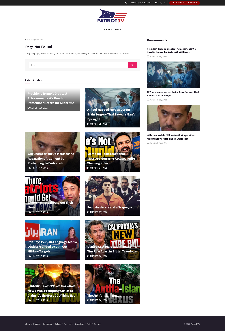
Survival (97, 324)
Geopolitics (79, 324)
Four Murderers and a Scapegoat (110, 207)
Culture (58, 324)
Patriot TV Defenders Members (184, 3)
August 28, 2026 (39, 107)
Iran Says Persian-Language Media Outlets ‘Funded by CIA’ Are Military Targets (52, 247)
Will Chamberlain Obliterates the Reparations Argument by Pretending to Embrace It (51, 158)
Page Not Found (38, 39)
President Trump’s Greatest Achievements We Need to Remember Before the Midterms (51, 98)
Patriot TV (195, 324)
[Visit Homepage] (112, 15)
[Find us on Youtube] (156, 3)
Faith (89, 324)
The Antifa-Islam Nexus (104, 295)
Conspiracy (47, 324)
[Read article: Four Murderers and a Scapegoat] (112, 196)
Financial (67, 324)
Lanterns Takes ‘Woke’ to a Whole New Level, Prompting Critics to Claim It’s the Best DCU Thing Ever (52, 291)
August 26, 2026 (98, 256)
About (27, 324)
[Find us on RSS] (164, 3)
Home (107, 29)
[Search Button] (126, 3)
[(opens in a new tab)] (52, 196)
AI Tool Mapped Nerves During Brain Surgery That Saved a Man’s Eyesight (111, 114)
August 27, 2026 (39, 167)
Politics (36, 324)
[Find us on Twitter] (160, 3)
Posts (118, 29)
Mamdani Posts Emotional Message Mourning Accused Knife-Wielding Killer (111, 158)
